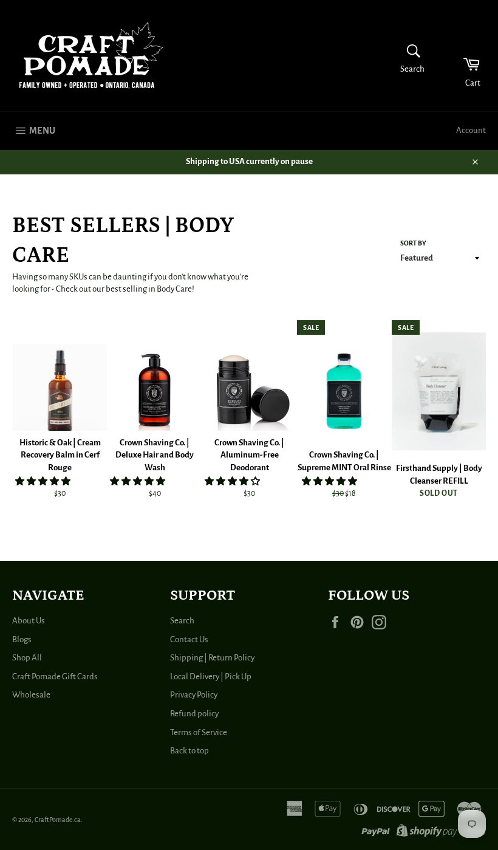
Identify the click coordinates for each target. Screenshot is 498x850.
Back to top (189, 750)
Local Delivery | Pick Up (210, 676)
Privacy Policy (193, 694)
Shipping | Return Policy (212, 657)
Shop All (27, 657)
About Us (28, 620)
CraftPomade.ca (58, 819)
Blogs (22, 639)
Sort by (413, 243)
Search (182, 620)
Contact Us (189, 639)
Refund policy (194, 713)
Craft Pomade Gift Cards (55, 676)
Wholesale (31, 694)
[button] (43, 481)
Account (471, 130)
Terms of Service (198, 732)
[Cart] (464, 55)
